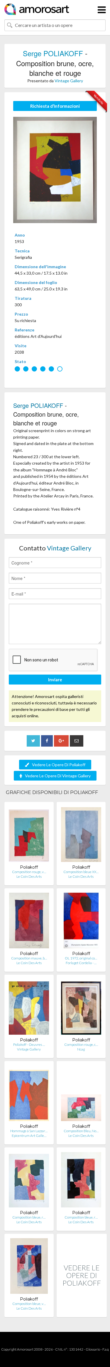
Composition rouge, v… (29, 872)
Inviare (55, 679)
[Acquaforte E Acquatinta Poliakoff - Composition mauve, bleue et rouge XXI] (29, 921)
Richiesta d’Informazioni (55, 106)
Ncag (81, 1049)
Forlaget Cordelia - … (81, 963)
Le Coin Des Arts (29, 876)
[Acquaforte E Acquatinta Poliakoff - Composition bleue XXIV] (81, 835)
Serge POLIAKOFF (53, 53)
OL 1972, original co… (81, 958)
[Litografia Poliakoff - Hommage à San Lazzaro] (29, 1094)
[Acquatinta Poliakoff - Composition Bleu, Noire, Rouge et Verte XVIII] (81, 1094)
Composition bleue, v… (29, 1303)
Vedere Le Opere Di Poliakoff (58, 764)
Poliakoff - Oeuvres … (29, 1044)
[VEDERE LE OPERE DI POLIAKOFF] (82, 1311)
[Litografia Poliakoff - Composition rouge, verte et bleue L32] (29, 835)
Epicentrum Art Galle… (29, 1135)
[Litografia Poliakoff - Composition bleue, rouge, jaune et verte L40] (29, 1181)
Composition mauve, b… (29, 958)
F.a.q (105, 1349)
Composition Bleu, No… (81, 1131)
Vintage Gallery (69, 80)
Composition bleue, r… (28, 1217)
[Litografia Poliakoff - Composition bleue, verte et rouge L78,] (29, 1267)
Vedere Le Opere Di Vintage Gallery (58, 775)
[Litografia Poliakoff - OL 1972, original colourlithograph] (81, 921)
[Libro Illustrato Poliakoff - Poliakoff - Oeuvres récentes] (29, 1008)
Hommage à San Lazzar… (29, 1131)
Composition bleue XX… (81, 872)
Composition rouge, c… (81, 1044)
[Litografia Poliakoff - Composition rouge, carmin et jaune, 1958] (81, 1008)
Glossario (93, 1349)
